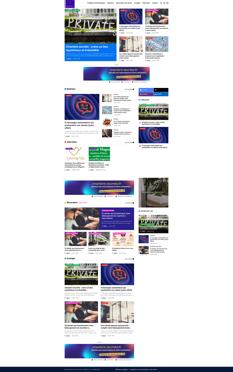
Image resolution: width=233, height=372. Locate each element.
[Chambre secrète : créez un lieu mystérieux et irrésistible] (90, 26)
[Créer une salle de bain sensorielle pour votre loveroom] (99, 239)
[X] (161, 90)
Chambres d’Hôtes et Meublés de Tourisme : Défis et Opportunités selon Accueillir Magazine (99, 166)
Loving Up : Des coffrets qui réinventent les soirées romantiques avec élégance (74, 165)
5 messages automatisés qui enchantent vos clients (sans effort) (129, 28)
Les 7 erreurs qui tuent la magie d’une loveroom (122, 122)
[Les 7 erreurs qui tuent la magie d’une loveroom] (107, 122)
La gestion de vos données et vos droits (143, 369)
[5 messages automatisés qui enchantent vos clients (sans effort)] (130, 16)
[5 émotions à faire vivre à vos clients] (123, 239)
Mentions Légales (122, 369)
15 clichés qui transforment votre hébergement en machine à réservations (156, 28)
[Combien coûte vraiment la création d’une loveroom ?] (107, 133)
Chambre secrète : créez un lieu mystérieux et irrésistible (153, 123)
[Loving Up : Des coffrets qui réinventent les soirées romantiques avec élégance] (75, 154)
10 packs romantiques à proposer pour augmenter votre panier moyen (154, 56)
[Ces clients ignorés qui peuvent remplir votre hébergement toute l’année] (130, 44)
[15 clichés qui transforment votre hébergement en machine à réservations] (156, 16)
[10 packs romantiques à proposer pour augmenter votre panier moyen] (156, 44)
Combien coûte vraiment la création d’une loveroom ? (122, 133)
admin (69, 58)
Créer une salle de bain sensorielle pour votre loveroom (96, 250)
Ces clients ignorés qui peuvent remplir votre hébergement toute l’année (130, 56)
